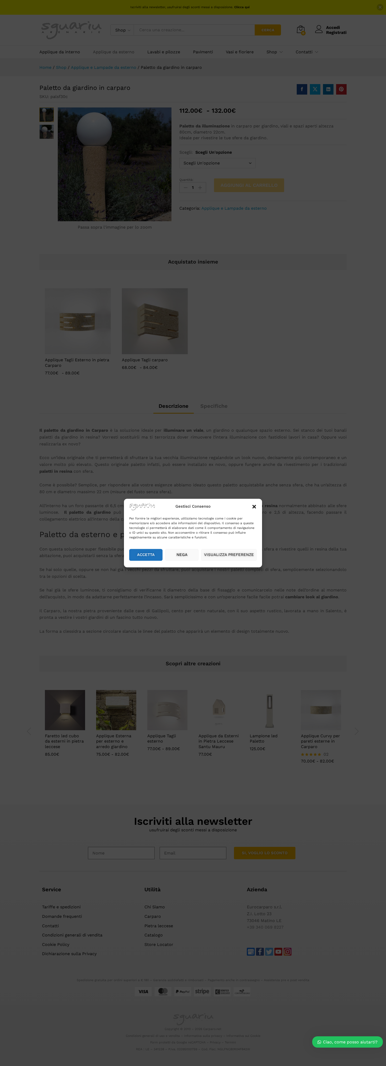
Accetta (146, 555)
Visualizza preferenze (229, 555)
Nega (181, 555)
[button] (254, 506)
